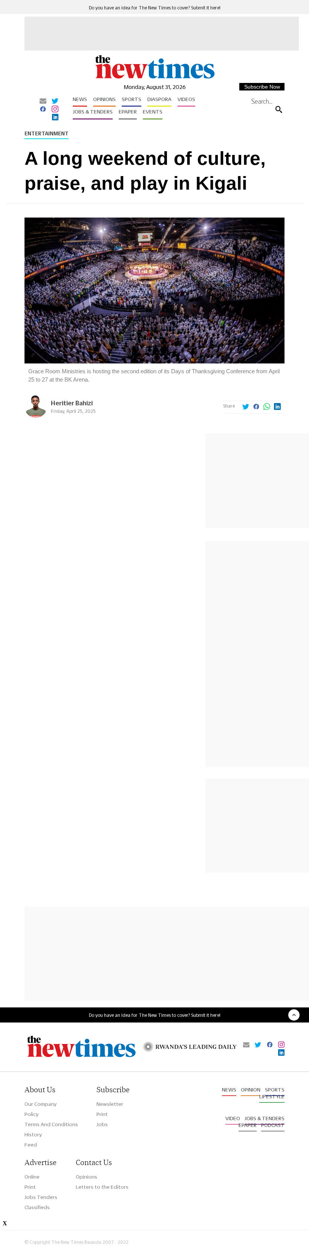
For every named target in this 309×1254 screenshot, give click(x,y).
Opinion (250, 1090)
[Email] (43, 101)
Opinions (104, 99)
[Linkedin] (55, 117)
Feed (30, 1145)
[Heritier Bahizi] (35, 415)
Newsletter (109, 1104)
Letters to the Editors (102, 1187)
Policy (31, 1114)
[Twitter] (55, 101)
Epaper (128, 112)
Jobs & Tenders (93, 112)
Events (152, 112)
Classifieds (37, 1207)
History (33, 1134)
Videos (186, 99)
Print (102, 1114)
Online (32, 1177)
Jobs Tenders (40, 1197)
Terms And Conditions (51, 1124)
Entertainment (46, 133)
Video (232, 1118)
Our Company (40, 1104)
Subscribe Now (262, 87)
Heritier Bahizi (72, 402)
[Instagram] (55, 109)
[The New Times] (154, 78)
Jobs (102, 1124)
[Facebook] (43, 109)
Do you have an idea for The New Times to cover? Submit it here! (154, 7)
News (80, 99)
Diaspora (159, 99)
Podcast (273, 1125)
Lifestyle (272, 1096)
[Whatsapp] (266, 407)
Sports (131, 99)
